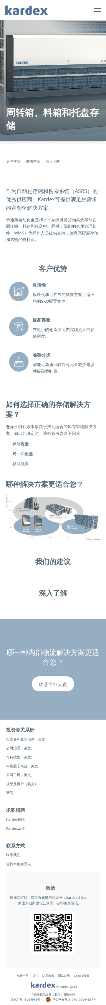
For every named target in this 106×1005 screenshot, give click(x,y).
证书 (36, 976)
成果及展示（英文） (22, 783)
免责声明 (23, 976)
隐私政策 (48, 976)
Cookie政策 (81, 976)
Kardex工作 (15, 828)
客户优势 (13, 161)
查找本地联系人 (18, 863)
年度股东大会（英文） (24, 765)
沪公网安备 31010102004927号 (74, 999)
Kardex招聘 (15, 819)
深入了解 (53, 161)
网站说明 (64, 976)
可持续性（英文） (20, 757)
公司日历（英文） (20, 774)
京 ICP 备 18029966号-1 (26, 999)
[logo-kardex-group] (26, 7)
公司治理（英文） (20, 748)
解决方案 (33, 161)
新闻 (9, 792)
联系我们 (13, 854)
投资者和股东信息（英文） (27, 739)
